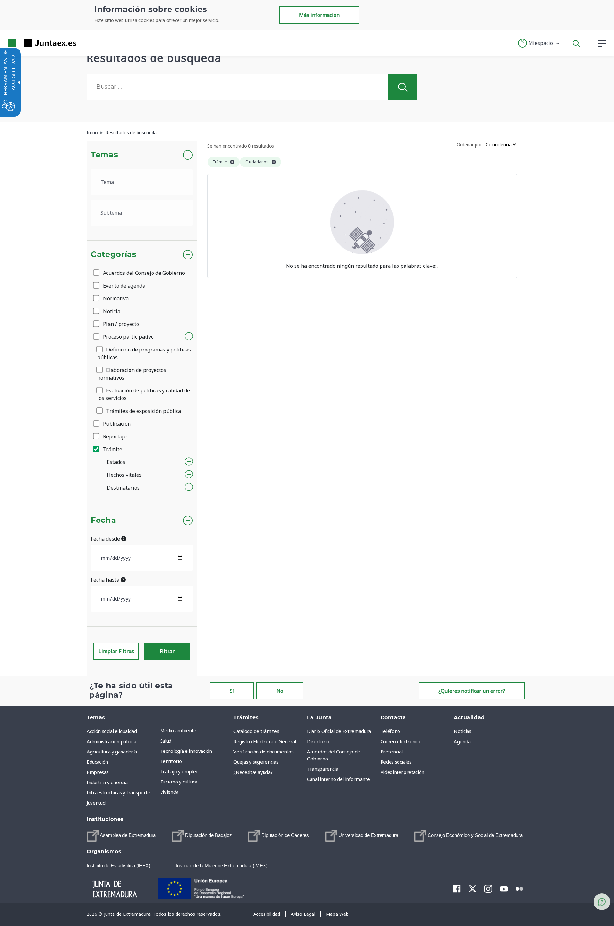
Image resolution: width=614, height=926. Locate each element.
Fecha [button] (103, 520)
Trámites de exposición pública (143, 410)
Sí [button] (232, 690)
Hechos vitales (124, 474)
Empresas (97, 772)
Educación (97, 762)
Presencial (392, 751)
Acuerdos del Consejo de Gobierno (143, 272)
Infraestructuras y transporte (118, 792)
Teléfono (390, 731)
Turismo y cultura (178, 781)
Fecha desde (106, 538)
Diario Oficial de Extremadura (339, 731)
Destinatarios (123, 487)
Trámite (112, 449)
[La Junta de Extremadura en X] (472, 889)
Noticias (462, 731)
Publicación (116, 423)
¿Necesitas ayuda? (252, 772)
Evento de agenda (123, 285)
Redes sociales (396, 762)
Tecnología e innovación (186, 751)
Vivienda (169, 792)
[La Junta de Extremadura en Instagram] (488, 889)
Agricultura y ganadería (112, 751)
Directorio (318, 741)
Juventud (96, 802)
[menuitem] (195, 730)
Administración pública (111, 741)
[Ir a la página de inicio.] (30, 43)
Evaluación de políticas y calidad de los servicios (143, 394)
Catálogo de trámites (256, 731)
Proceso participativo (128, 336)
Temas (104, 155)
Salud (165, 740)
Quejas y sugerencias (255, 762)
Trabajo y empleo (179, 771)
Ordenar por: (470, 145)
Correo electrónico (401, 741)
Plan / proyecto (120, 324)
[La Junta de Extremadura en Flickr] (519, 888)
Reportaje (114, 436)
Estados (116, 462)
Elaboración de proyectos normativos (131, 374)
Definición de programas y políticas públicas (144, 353)
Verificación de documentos (263, 751)
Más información (319, 15)
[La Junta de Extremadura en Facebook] (457, 889)
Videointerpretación (402, 772)
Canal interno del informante (338, 779)
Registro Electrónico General (264, 741)
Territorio (171, 761)
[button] (539, 43)
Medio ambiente (178, 730)
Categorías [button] (114, 255)
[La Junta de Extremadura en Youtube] (504, 888)
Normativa (115, 298)
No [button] (279, 690)
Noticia (111, 311)
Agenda (462, 741)
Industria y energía (107, 782)
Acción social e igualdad (112, 731)
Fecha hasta (106, 579)
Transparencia (322, 769)
